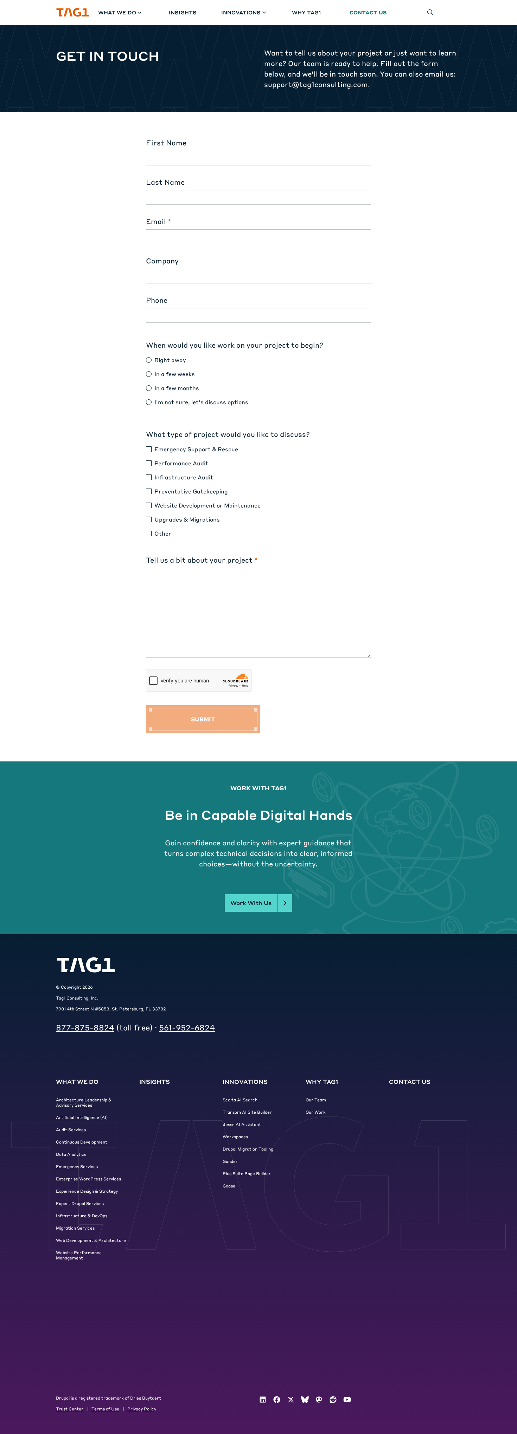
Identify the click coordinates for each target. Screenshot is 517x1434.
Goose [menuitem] (229, 1186)
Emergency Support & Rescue (196, 449)
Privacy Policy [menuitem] (141, 1409)
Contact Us (368, 12)
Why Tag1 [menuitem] (322, 1081)
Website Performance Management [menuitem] (79, 1255)
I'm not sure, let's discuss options (201, 402)
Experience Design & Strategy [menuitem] (87, 1191)
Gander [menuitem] (230, 1161)
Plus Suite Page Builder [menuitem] (247, 1173)
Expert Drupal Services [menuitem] (80, 1203)
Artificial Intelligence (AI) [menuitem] (82, 1117)
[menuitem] (262, 1399)
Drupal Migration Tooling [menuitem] (248, 1149)
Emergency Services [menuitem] (77, 1166)
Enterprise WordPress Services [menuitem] (88, 1178)
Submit (203, 719)
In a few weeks (174, 374)
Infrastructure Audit (183, 477)
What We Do (117, 12)
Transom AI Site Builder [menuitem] (247, 1112)
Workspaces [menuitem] (235, 1136)
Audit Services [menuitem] (71, 1129)
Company (162, 260)
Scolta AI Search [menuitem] (240, 1099)
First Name (166, 142)
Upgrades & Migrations (187, 519)
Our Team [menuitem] (316, 1099)
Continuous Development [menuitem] (81, 1142)
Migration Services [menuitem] (75, 1228)
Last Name (165, 181)
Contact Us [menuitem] (409, 1081)
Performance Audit (181, 463)
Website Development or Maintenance (207, 505)
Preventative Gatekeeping (191, 491)
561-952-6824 (187, 1027)
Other (162, 533)
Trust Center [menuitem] (69, 1409)
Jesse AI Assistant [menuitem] (242, 1124)
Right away (170, 360)
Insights (183, 12)
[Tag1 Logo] (86, 965)
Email (158, 221)
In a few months (176, 388)
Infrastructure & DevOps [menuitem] (81, 1215)
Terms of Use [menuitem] (105, 1409)
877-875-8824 (85, 1027)
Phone (156, 300)
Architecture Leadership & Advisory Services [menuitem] (83, 1102)
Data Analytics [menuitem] (71, 1154)
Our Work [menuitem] (316, 1112)
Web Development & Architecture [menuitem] (91, 1240)
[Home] (73, 12)
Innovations (241, 12)
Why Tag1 (306, 12)
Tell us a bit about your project (202, 559)
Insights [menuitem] (154, 1081)
